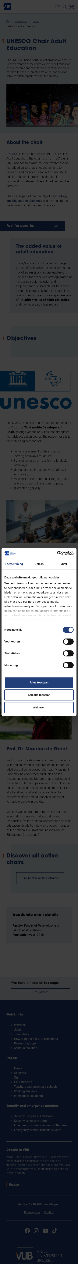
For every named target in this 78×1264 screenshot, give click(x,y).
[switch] (68, 641)
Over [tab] (64, 563)
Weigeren (39, 707)
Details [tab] (39, 563)
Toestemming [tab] (14, 563)
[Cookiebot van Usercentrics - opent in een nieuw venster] (57, 553)
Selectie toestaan (39, 694)
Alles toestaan (39, 682)
